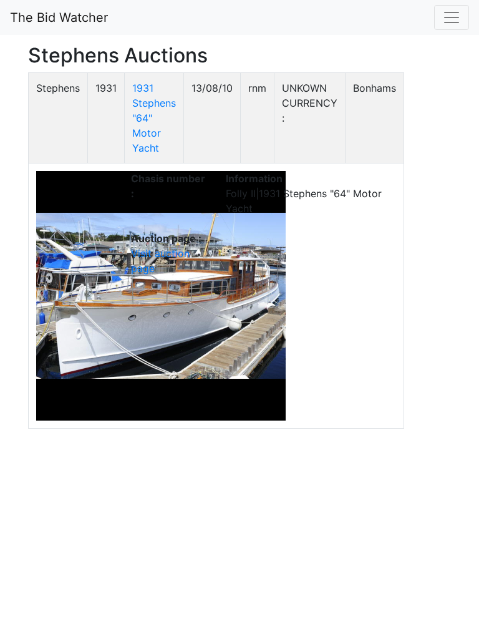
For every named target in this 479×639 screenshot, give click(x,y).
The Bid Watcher (59, 17)
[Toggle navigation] (451, 17)
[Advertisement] (405, 259)
